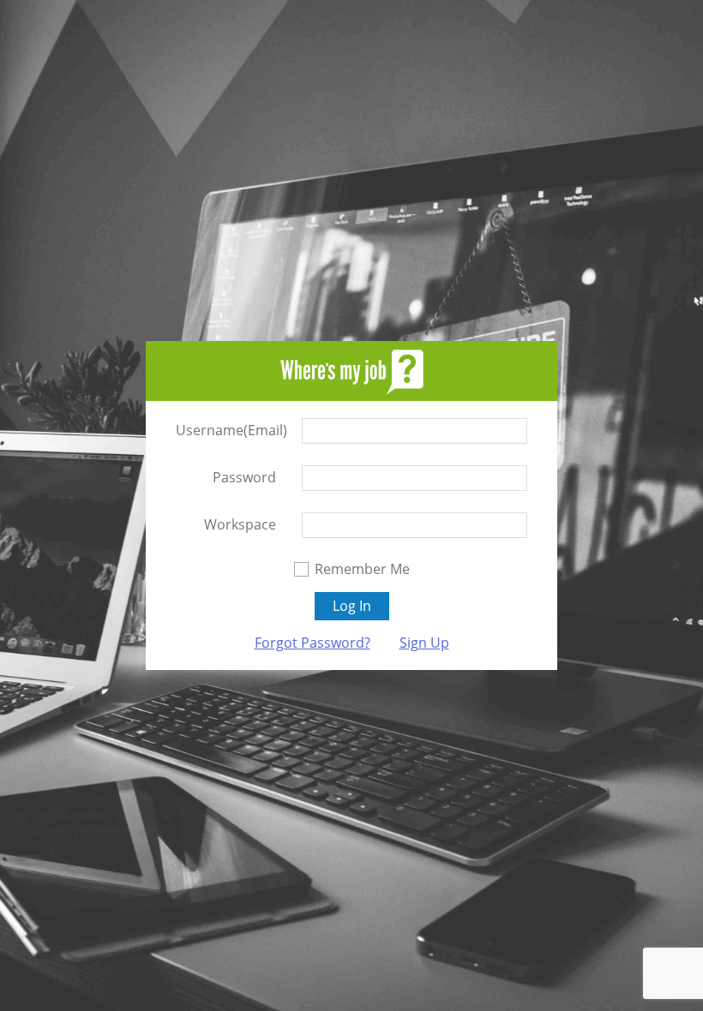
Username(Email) (226, 430)
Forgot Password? (312, 642)
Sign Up (424, 642)
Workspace (240, 524)
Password (244, 477)
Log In (352, 605)
